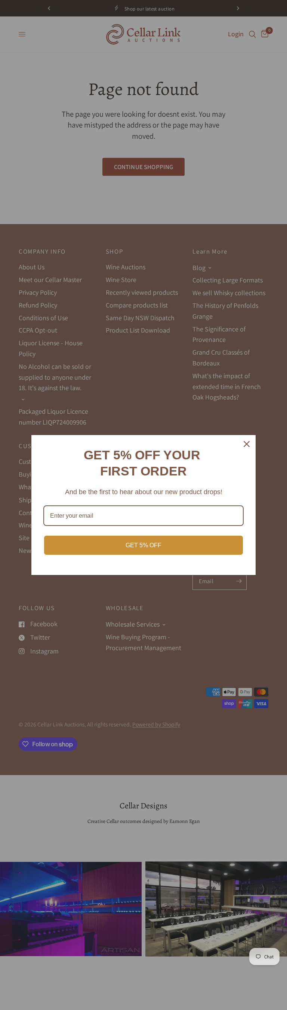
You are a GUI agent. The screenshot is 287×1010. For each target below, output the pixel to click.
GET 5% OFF (143, 545)
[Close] (247, 444)
